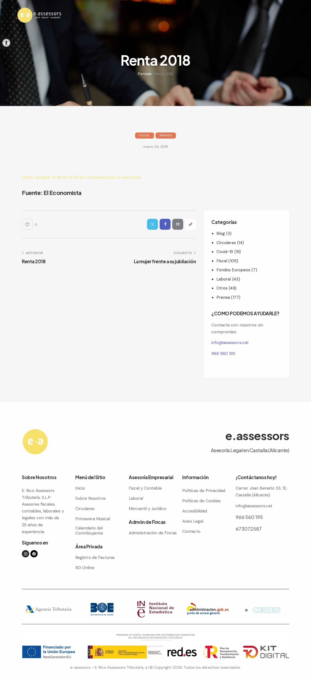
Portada (144, 74)
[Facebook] (34, 553)
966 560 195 (223, 353)
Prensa (166, 135)
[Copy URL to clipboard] (190, 224)
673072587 (249, 529)
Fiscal (144, 135)
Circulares (226, 242)
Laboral (223, 279)
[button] (6, 42)
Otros (222, 288)
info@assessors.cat (230, 342)
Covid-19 (224, 251)
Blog (220, 233)
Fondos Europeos (233, 270)
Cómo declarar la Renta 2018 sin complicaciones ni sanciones (81, 177)
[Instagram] (25, 553)
